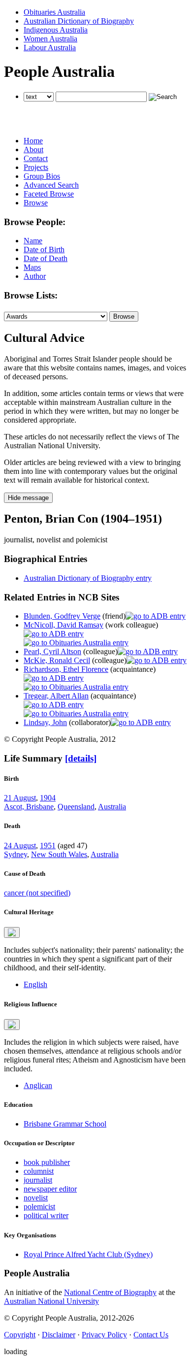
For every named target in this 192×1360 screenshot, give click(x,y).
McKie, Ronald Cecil (57, 660)
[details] (80, 758)
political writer (46, 1215)
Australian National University (51, 1301)
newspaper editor (50, 1189)
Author (35, 276)
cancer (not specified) (37, 893)
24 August (20, 845)
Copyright (19, 1334)
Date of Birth (44, 249)
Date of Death (45, 258)
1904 (48, 798)
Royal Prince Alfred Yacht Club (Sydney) (88, 1254)
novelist (36, 1198)
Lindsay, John (45, 722)
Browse (36, 203)
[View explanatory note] (12, 932)
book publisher (47, 1162)
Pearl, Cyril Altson (52, 651)
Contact (36, 158)
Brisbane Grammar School (65, 1124)
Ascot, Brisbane (29, 806)
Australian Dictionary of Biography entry (88, 578)
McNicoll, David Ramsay (63, 625)
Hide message (28, 497)
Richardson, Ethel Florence (66, 669)
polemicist (39, 1206)
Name (33, 240)
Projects (36, 167)
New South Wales (59, 854)
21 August (20, 798)
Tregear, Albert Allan (56, 696)
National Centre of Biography (110, 1292)
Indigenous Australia (56, 30)
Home (33, 140)
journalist (38, 1180)
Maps (32, 267)
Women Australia (50, 38)
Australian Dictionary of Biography (79, 21)
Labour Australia (50, 47)
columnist (39, 1171)
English (35, 984)
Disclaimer (58, 1334)
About (33, 149)
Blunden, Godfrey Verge (62, 616)
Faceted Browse (49, 194)
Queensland (76, 806)
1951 (48, 845)
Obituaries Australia (54, 12)
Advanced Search (51, 185)
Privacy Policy (104, 1334)
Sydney (15, 854)
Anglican (38, 1085)
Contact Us (150, 1334)
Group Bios (42, 176)
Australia (112, 806)
